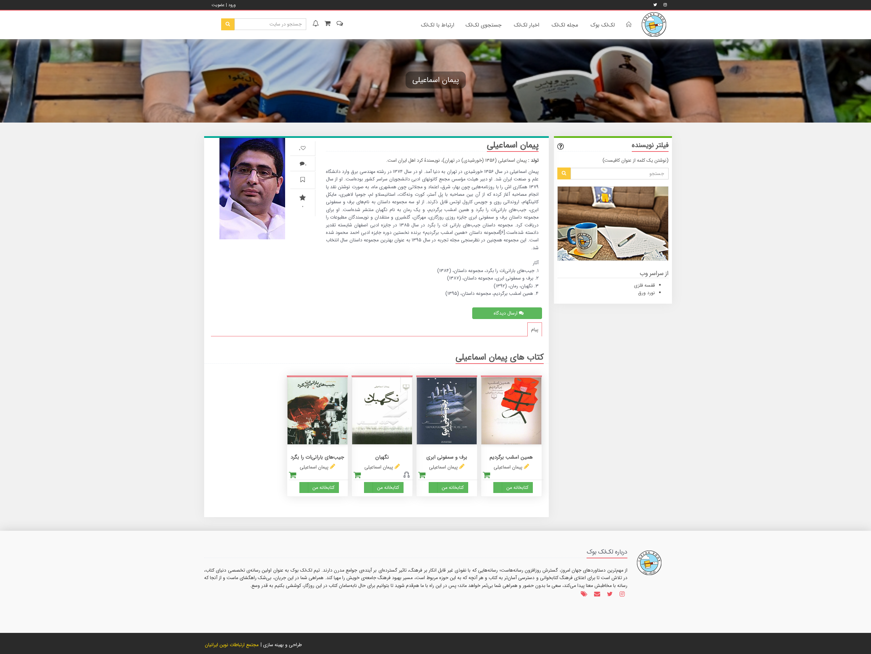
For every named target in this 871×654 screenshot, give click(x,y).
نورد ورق (646, 293)
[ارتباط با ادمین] (339, 24)
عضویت (218, 5)
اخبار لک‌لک (526, 25)
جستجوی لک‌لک (483, 25)
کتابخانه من (517, 487)
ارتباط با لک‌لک (437, 25)
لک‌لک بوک (602, 25)
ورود (232, 5)
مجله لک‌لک (565, 25)
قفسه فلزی (644, 285)
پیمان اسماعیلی (508, 467)
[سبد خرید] (327, 24)
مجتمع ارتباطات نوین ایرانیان (232, 645)
